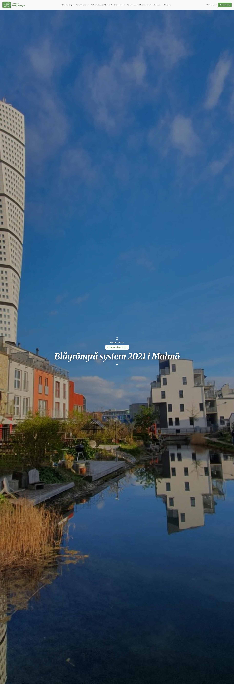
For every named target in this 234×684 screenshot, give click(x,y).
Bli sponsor (211, 5)
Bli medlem (225, 5)
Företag (157, 5)
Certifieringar (68, 5)
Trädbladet (119, 5)
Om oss (166, 5)
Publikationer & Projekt (101, 5)
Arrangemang (82, 5)
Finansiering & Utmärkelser (139, 5)
